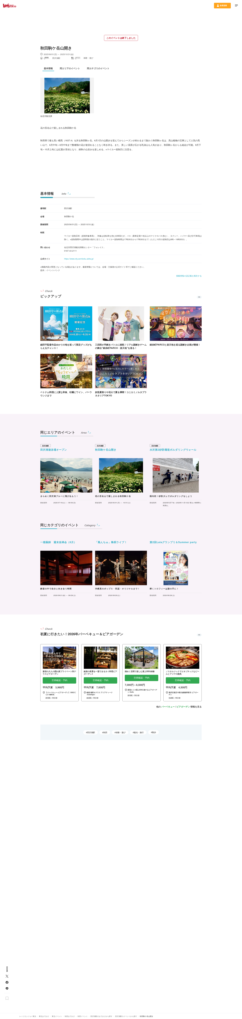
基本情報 (47, 193)
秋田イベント (83, 1016)
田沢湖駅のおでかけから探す (101, 1016)
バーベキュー (168, 706)
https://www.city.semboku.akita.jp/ (79, 258)
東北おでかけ (44, 1016)
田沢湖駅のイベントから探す (126, 1016)
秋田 (105, 732)
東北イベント (57, 1016)
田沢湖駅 (91, 732)
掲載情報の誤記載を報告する (189, 275)
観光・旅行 (139, 732)
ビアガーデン (183, 706)
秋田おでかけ (70, 1016)
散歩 (154, 732)
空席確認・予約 (59, 680)
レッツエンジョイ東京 (27, 1016)
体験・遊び (120, 732)
